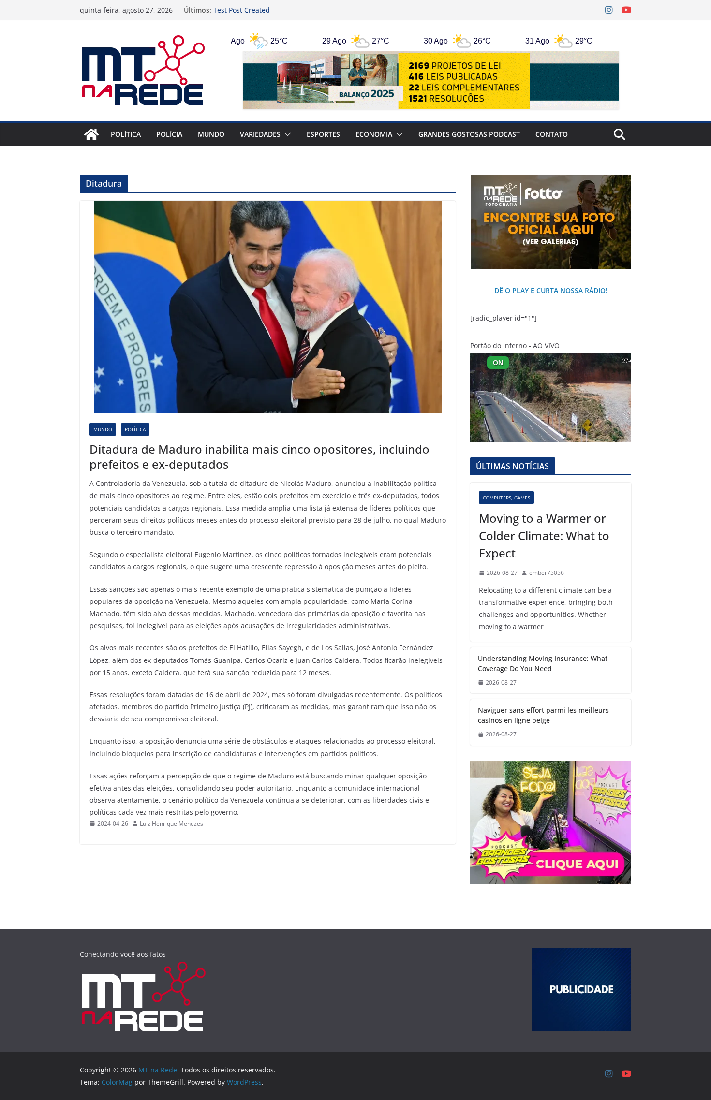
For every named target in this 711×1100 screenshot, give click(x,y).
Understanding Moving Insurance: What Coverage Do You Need (542, 663)
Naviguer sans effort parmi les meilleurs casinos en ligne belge (543, 715)
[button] (286, 134)
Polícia (169, 134)
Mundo (211, 134)
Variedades (260, 134)
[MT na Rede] (91, 134)
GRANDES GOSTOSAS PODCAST (469, 134)
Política (126, 134)
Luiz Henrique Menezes (171, 824)
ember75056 (546, 573)
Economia (374, 134)
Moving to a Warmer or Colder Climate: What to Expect (544, 535)
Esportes (323, 134)
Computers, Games (506, 497)
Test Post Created (241, 10)
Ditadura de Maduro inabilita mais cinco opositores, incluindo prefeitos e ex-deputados (259, 456)
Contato (551, 134)
